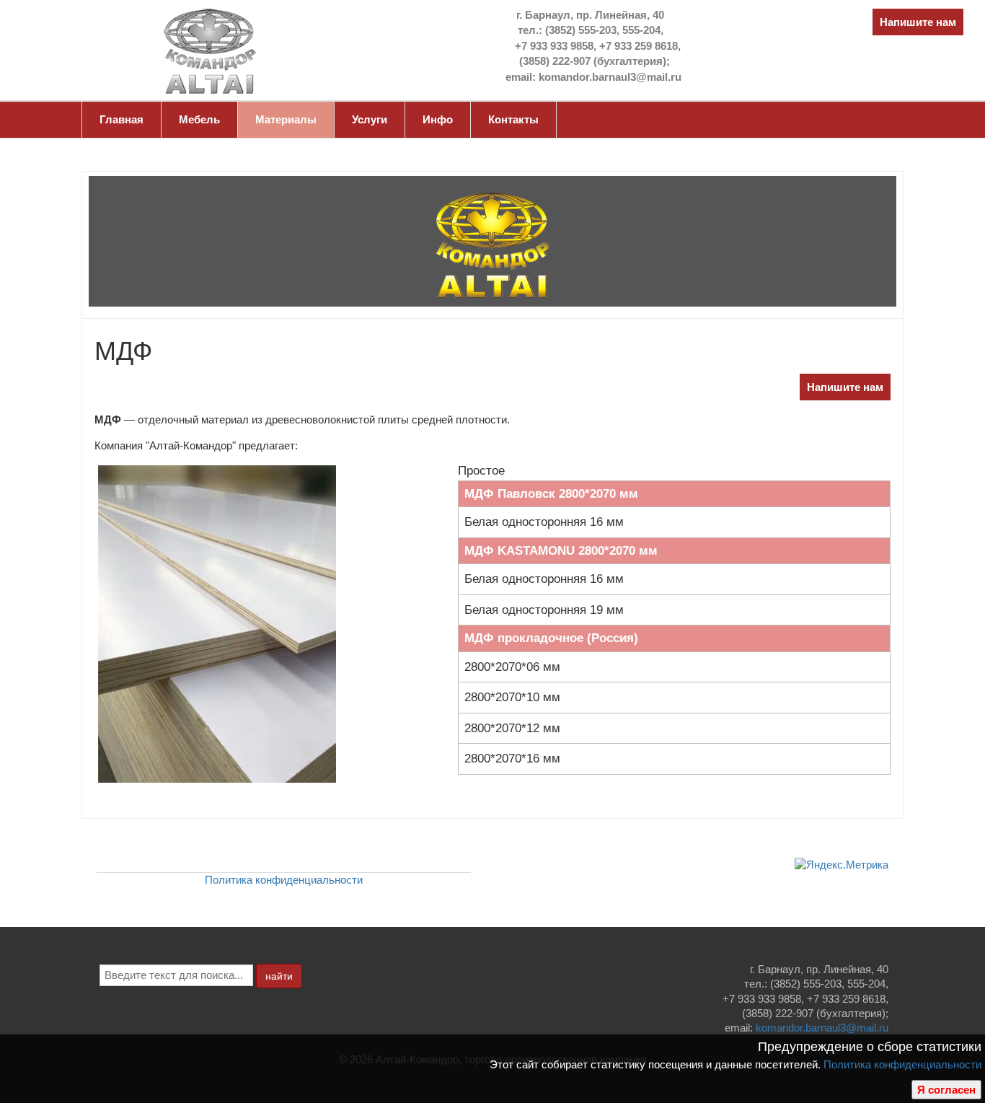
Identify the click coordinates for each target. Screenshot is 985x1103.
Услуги (369, 119)
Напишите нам (918, 22)
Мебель (199, 119)
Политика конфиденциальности (902, 1064)
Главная (121, 119)
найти (279, 976)
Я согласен (946, 1090)
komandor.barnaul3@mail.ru (822, 1027)
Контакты (513, 119)
